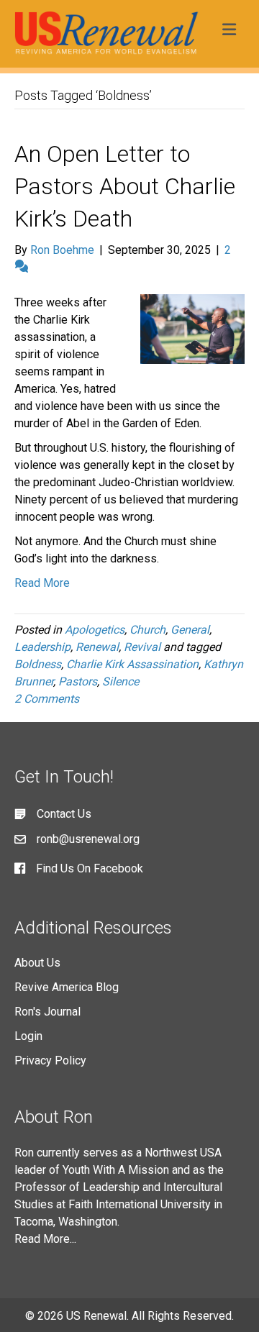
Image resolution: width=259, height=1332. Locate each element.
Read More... (45, 1239)
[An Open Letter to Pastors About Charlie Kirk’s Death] (192, 328)
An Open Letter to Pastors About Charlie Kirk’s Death (124, 186)
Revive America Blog (66, 987)
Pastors (77, 681)
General (190, 630)
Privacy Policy (50, 1060)
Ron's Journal (47, 1011)
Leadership (42, 647)
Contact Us (64, 814)
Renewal (97, 647)
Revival (142, 647)
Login (28, 1036)
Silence (120, 681)
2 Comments (46, 699)
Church (147, 630)
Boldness (37, 664)
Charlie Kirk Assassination (132, 664)
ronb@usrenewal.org (88, 839)
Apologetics (94, 630)
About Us (37, 963)
